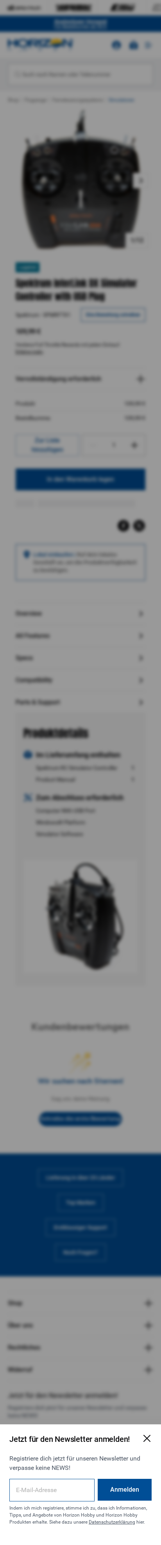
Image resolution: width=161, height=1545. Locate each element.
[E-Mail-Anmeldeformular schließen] (147, 1438)
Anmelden (124, 1489)
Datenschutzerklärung (112, 1522)
